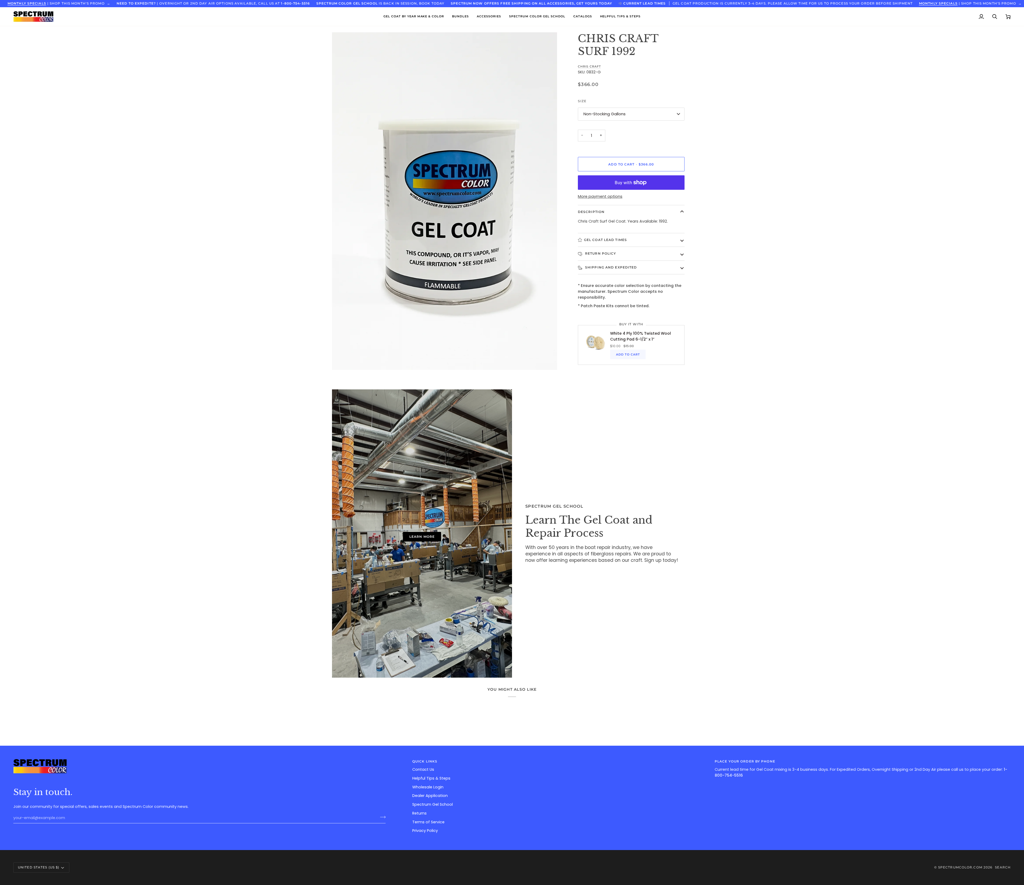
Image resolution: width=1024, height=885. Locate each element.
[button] (413, 16)
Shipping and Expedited (610, 267)
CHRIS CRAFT (589, 66)
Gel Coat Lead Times (605, 240)
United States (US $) (38, 867)
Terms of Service (428, 822)
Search (1003, 867)
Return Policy (600, 253)
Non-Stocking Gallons (604, 114)
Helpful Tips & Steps (431, 778)
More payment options (600, 196)
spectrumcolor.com (960, 867)
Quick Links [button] (424, 761)
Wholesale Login (427, 787)
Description (591, 212)
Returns (419, 813)
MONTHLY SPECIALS (26, 3)
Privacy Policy (425, 830)
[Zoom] (342, 360)
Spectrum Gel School (432, 804)
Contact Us (423, 769)
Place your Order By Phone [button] (745, 761)
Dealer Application (430, 795)
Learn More (422, 537)
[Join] (381, 817)
